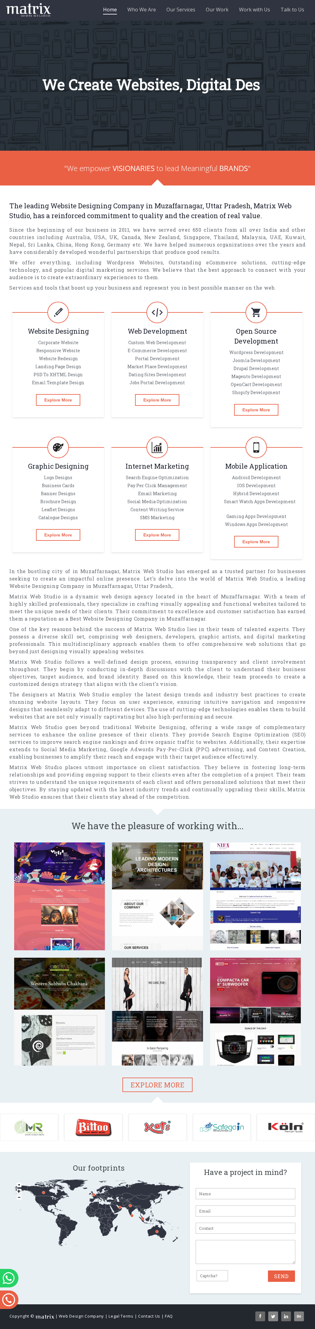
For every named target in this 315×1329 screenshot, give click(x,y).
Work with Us (254, 9)
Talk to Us (292, 9)
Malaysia (254, 255)
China (64, 263)
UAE (275, 255)
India (270, 248)
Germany (119, 263)
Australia (78, 255)
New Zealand (162, 255)
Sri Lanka (41, 263)
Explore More (58, 418)
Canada (131, 255)
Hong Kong (89, 263)
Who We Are (141, 9)
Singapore (197, 255)
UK (113, 255)
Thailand (226, 255)
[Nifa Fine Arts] (255, 936)
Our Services (180, 9)
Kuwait (295, 255)
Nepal (17, 263)
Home (110, 9)
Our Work (217, 9)
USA (100, 255)
